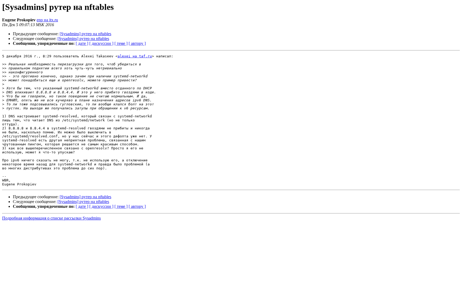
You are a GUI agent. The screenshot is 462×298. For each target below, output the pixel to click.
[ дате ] (82, 43)
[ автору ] (137, 43)
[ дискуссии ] (101, 43)
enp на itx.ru (47, 20)
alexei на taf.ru (135, 56)
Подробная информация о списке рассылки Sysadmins (51, 218)
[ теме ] (121, 43)
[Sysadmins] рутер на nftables (85, 33)
